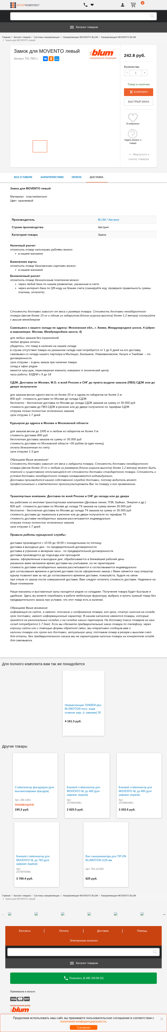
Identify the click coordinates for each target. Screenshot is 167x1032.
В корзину (141, 92)
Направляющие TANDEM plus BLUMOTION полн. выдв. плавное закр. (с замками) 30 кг (83, 711)
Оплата (63, 930)
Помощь (142, 930)
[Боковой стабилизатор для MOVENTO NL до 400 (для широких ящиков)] (87, 768)
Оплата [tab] (77, 177)
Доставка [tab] (96, 177)
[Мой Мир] (56, 58)
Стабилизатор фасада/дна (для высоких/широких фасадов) (34, 789)
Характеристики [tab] (52, 177)
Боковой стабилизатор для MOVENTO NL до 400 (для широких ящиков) (83, 791)
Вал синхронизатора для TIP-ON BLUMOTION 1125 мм (106, 858)
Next (164, 914)
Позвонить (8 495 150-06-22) (85, 978)
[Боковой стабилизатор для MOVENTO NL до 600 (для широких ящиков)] (139, 768)
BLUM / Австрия (108, 219)
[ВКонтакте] (45, 58)
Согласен (83, 1027)
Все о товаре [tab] (23, 177)
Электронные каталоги (84, 940)
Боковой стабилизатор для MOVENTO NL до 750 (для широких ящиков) (32, 860)
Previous (3, 914)
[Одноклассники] (51, 58)
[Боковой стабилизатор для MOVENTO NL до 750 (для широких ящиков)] (36, 837)
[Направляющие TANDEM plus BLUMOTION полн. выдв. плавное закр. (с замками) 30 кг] (83, 686)
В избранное (132, 123)
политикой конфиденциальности (83, 1021)
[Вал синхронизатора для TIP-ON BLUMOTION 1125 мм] (106, 837)
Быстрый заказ (138, 101)
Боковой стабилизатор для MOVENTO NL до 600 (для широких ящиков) (135, 791)
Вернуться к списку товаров (138, 156)
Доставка (103, 930)
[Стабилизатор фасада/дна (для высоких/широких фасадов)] (35, 768)
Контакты (24, 930)
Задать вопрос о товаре (132, 140)
